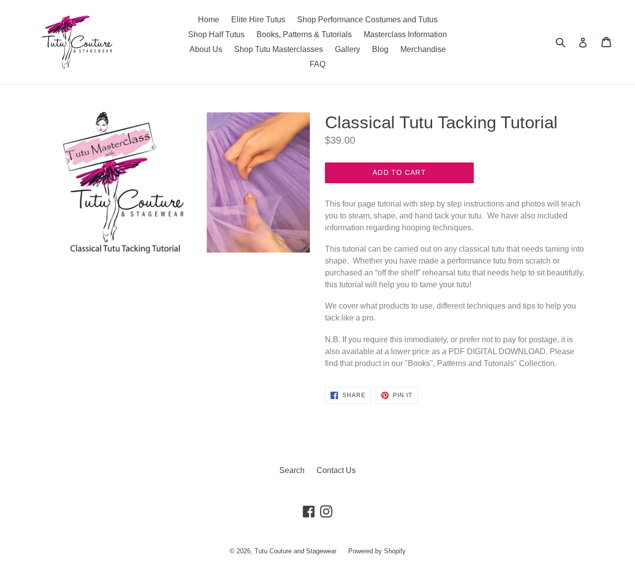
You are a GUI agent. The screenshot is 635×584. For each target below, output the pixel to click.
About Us (206, 49)
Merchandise (423, 49)
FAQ (317, 64)
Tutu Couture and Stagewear (295, 551)
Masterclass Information (405, 34)
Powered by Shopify (377, 551)
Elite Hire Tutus (258, 19)
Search (292, 470)
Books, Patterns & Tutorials (304, 34)
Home (208, 19)
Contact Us (336, 470)
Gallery (347, 49)
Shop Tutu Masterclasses (278, 49)
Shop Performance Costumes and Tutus (367, 19)
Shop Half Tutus (216, 34)
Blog (380, 49)
